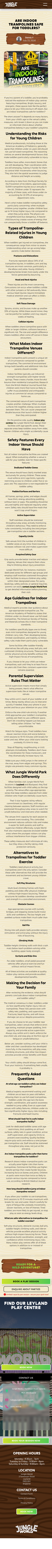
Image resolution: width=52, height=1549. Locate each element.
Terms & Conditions (26, 1498)
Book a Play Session (26, 1281)
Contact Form (27, 1493)
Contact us (26, 1377)
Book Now (26, 1367)
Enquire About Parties (26, 1289)
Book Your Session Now (26, 1440)
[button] (45, 4)
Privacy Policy (27, 1503)
